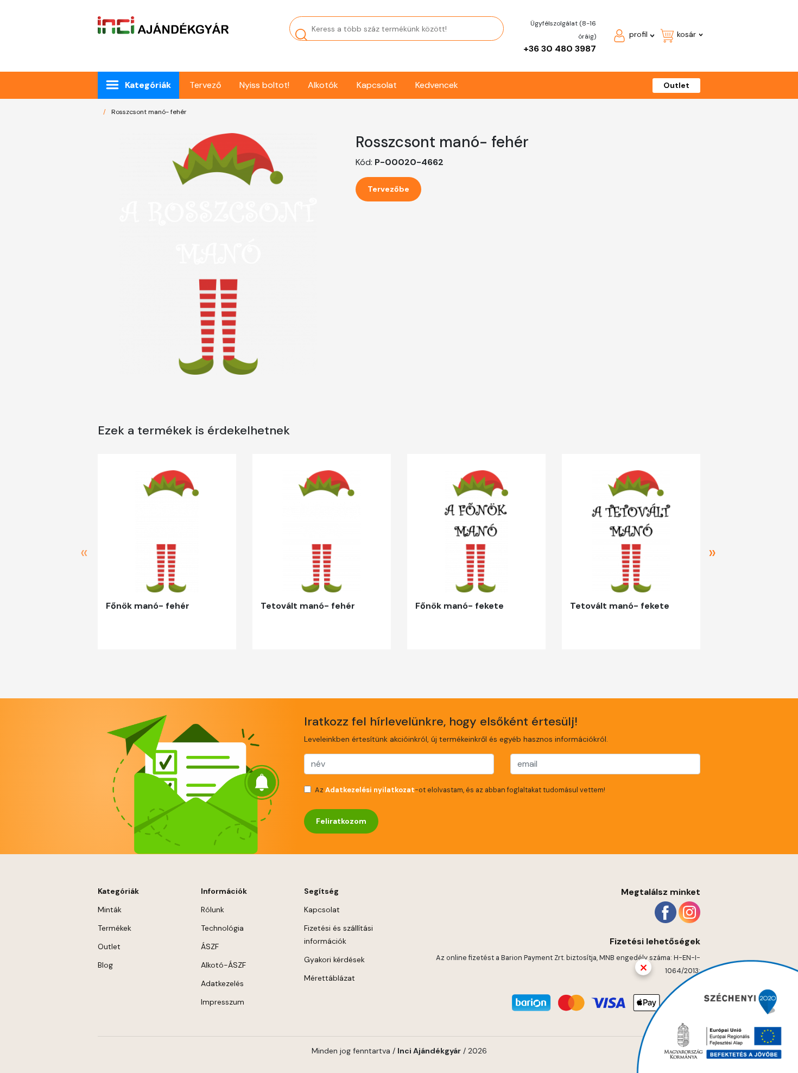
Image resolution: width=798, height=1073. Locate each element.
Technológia (222, 928)
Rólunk (212, 909)
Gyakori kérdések (334, 959)
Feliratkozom (341, 821)
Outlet (676, 85)
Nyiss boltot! (264, 85)
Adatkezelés (222, 983)
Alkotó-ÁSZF (223, 965)
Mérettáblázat (329, 978)
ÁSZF (210, 946)
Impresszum (222, 1002)
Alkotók (323, 85)
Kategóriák (148, 85)
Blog (105, 965)
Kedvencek (436, 85)
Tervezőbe (388, 189)
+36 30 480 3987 (559, 48)
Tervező (205, 85)
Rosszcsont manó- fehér (149, 112)
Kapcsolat (377, 85)
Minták (110, 909)
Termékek (114, 928)
